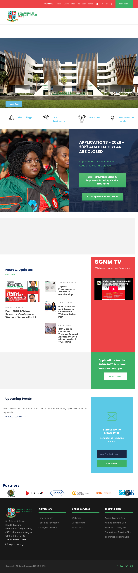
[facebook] (102, 4)
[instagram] (131, 566)
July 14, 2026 (65, 302)
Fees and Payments (49, 522)
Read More (10, 274)
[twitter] (107, 4)
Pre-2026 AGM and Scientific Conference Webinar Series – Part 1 (67, 311)
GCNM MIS (48, 4)
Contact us (124, 4)
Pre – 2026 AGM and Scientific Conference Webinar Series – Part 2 (20, 314)
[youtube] (111, 4)
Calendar (81, 4)
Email (90, 4)
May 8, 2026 (64, 325)
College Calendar (48, 527)
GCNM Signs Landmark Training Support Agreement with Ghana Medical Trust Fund (68, 335)
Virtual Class (78, 522)
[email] (97, 4)
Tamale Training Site (115, 527)
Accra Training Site (115, 518)
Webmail (76, 518)
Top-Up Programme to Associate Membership (66, 290)
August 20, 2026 (14, 307)
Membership (69, 4)
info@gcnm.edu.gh (14, 544)
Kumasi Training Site (115, 522)
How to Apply (46, 518)
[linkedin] (121, 566)
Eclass (58, 4)
